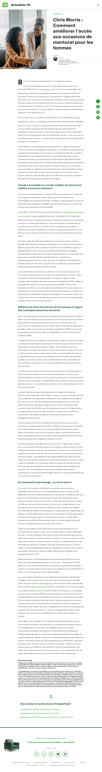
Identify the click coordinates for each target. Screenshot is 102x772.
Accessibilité (55, 762)
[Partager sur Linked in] (98, 112)
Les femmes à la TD (47, 89)
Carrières (82, 762)
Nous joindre (69, 742)
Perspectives (58, 14)
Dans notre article (38, 586)
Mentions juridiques (40, 762)
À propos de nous (69, 762)
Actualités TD (20, 4)
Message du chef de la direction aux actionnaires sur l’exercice (46, 717)
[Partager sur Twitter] (98, 101)
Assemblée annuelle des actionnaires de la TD (39, 713)
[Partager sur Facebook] (98, 106)
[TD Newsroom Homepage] (5, 7)
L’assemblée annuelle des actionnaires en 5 (39, 709)
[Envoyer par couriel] (98, 117)
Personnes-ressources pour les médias (44, 742)
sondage (41, 121)
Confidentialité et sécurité (21, 762)
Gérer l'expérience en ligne (36, 765)
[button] (98, 4)
